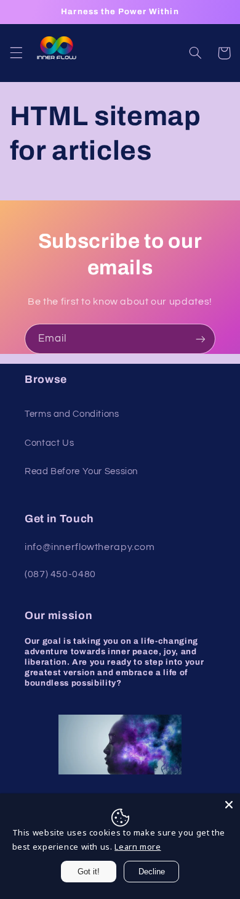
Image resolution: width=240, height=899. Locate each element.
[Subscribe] (200, 339)
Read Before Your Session (81, 471)
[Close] (229, 804)
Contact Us (49, 443)
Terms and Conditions (72, 414)
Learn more (137, 846)
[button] (16, 53)
